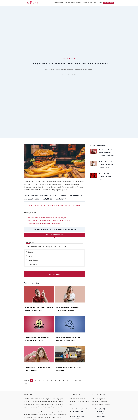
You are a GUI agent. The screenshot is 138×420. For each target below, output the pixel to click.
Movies (85, 3)
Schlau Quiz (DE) (100, 416)
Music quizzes (76, 419)
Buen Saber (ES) (100, 411)
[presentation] (93, 151)
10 (67, 380)
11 (71, 380)
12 (76, 380)
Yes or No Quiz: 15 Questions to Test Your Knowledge (37, 368)
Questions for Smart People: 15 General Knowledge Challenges (39, 309)
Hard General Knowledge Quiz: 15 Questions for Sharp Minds (68, 339)
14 (26, 383)
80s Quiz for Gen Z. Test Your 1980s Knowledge (68, 368)
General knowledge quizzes (81, 409)
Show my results (54, 274)
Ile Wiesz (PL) (99, 414)
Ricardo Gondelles (64, 74)
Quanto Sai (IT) (100, 409)
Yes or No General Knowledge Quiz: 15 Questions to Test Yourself (38, 339)
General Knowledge (60, 3)
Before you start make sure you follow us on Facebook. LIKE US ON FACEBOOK (54, 205)
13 (80, 380)
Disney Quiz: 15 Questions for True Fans (105, 176)
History (78, 3)
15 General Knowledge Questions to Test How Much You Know (68, 309)
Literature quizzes (77, 411)
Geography (71, 3)
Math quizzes (76, 414)
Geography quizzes (78, 416)
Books (90, 3)
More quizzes (97, 3)
